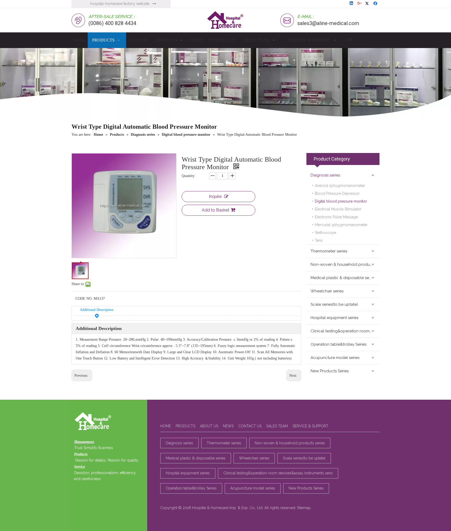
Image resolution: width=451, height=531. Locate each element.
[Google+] (360, 3)
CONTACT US (250, 426)
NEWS (228, 426)
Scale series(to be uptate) (334, 304)
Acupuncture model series (335, 357)
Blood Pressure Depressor (337, 193)
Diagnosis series (325, 175)
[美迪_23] (94, 421)
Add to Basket (215, 210)
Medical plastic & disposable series (343, 277)
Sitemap (304, 508)
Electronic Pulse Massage (336, 217)
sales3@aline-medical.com (328, 23)
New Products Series (330, 371)
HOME (165, 426)
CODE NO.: (84, 298)
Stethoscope (325, 233)
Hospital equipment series (334, 317)
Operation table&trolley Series (338, 344)
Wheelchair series (327, 291)
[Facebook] (376, 3)
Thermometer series (329, 251)
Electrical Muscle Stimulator (338, 209)
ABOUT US (209, 426)
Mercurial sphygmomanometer (341, 225)
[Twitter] (368, 3)
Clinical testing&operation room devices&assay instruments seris (345, 331)
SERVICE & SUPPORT (310, 426)
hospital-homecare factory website (119, 4)
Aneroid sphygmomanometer (340, 186)
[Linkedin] (351, 3)
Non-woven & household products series (345, 264)
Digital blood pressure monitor (341, 201)
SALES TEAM (277, 426)
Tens (319, 240)
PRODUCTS (185, 426)
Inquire (215, 196)
